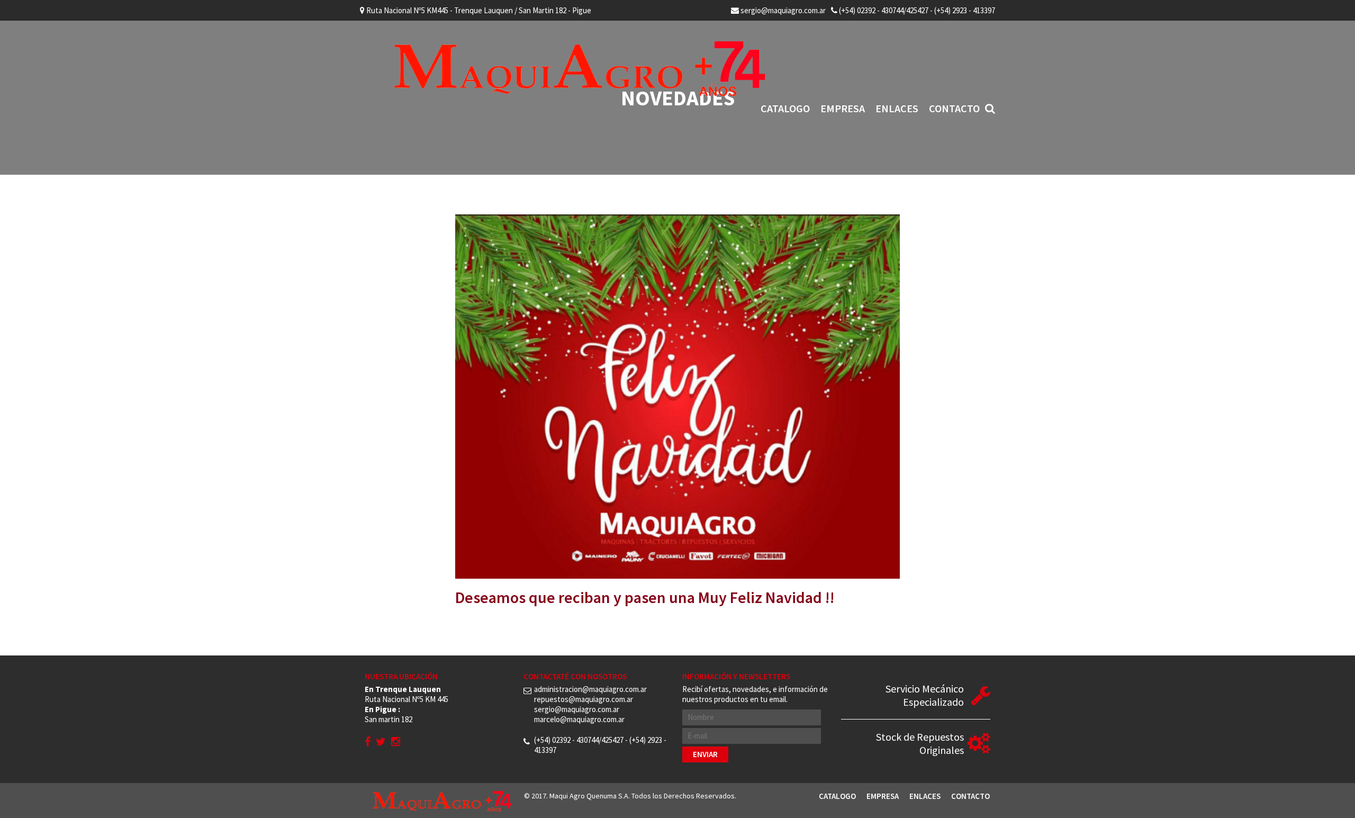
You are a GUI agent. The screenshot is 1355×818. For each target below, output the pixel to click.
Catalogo (785, 108)
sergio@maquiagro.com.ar (782, 10)
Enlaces (896, 108)
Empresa (842, 108)
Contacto (954, 108)
